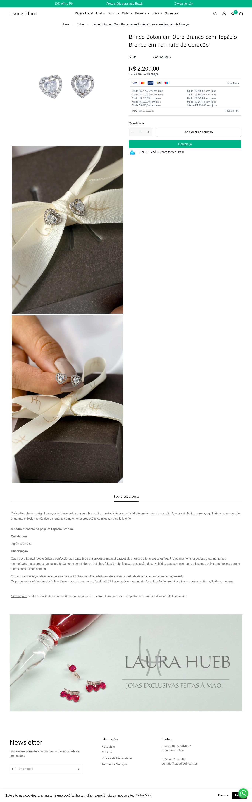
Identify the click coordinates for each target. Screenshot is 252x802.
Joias (155, 13)
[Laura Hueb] (23, 13)
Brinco (112, 13)
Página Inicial (84, 13)
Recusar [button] (223, 795)
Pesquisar (108, 746)
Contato (107, 752)
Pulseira (140, 13)
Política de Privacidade (117, 758)
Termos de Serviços (114, 764)
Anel (99, 13)
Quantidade (136, 123)
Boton (80, 24)
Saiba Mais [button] (143, 795)
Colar (125, 13)
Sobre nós (171, 13)
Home (65, 24)
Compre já (185, 144)
